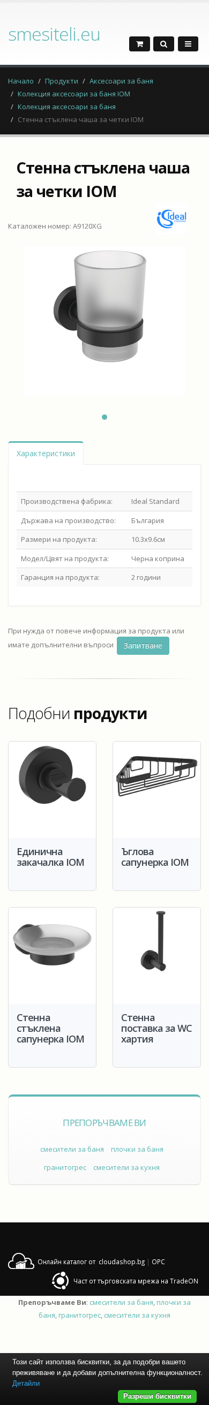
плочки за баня (137, 1149)
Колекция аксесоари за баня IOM (74, 94)
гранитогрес (65, 1167)
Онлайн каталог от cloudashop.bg (91, 1261)
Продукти (61, 81)
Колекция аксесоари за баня (67, 106)
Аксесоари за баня (121, 81)
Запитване (143, 645)
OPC (158, 1261)
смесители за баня (72, 1149)
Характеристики (46, 453)
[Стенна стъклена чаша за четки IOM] (104, 321)
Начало (21, 81)
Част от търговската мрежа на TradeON (135, 1280)
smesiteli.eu (54, 33)
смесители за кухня (126, 1167)
